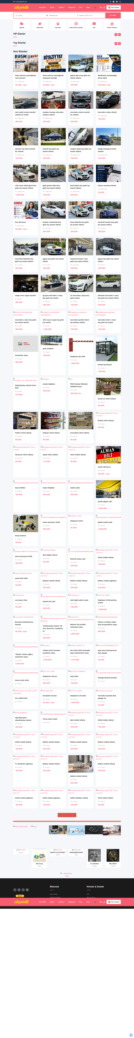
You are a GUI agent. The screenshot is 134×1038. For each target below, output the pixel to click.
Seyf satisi (74, 676)
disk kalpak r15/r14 (50, 555)
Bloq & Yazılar (91, 897)
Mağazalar (71, 7)
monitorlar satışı (21, 355)
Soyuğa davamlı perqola (107, 678)
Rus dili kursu (20, 222)
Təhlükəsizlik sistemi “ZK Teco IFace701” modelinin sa (53, 628)
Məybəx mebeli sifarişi (51, 581)
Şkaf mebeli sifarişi (77, 720)
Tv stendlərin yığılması (24, 764)
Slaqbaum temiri (76, 521)
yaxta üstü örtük (21, 578)
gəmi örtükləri (48, 349)
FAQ (88, 894)
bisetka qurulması (105, 365)
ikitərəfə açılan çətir (78, 559)
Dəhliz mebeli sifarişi (23, 742)
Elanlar (52, 7)
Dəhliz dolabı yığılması (51, 798)
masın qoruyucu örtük (51, 522)
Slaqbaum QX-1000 (77, 356)
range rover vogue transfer (25, 295)
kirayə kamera (20, 536)
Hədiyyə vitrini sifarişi (51, 433)
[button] (12, 24)
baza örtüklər (20, 488)
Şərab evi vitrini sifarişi (107, 399)
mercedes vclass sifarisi (107, 112)
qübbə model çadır (105, 522)
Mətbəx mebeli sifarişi (78, 581)
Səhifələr (61, 7)
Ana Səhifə (42, 7)
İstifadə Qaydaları (55, 897)
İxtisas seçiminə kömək (107, 185)
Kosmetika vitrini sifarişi (79, 433)
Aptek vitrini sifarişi (50, 455)
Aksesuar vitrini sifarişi (24, 455)
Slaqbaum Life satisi (78, 696)
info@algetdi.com (21, 1)
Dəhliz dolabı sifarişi (106, 557)
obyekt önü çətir (49, 601)
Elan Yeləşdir (115, 7)
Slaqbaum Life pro (50, 676)
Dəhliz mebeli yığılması (24, 798)
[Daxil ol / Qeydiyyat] (104, 7)
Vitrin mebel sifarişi (105, 798)
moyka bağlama (49, 384)
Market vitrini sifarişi (106, 420)
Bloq (80, 7)
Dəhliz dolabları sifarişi (79, 798)
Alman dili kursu (104, 467)
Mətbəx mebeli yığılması (107, 581)
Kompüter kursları (50, 696)
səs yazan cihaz (21, 600)
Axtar (114, 15)
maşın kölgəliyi (48, 488)
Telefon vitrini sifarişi (23, 433)
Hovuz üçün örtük (22, 680)
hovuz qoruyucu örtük (23, 556)
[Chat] (101, 7)
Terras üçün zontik (50, 719)
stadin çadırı (75, 488)
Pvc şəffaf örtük (21, 698)
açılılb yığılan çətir (105, 501)
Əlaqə (88, 7)
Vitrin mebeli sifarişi (78, 455)
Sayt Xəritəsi (54, 894)
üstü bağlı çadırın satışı (79, 600)
